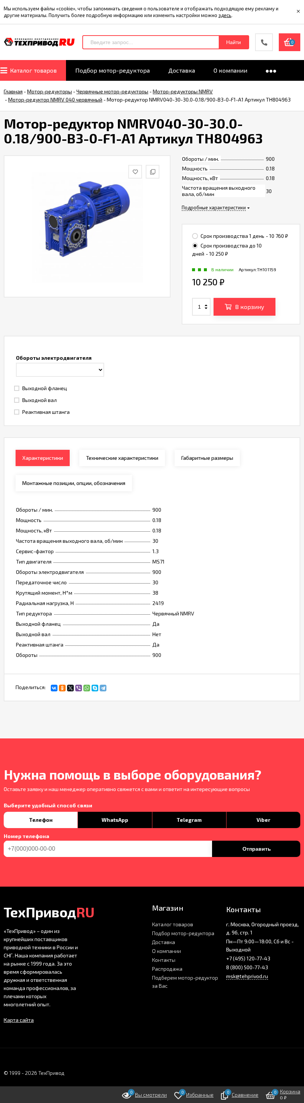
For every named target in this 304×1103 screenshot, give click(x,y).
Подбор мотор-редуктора (183, 933)
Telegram (189, 820)
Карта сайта (19, 1020)
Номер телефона (26, 836)
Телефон (41, 820)
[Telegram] (103, 688)
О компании (166, 951)
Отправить (256, 849)
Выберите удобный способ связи (48, 805)
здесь (224, 15)
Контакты (163, 960)
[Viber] (78, 688)
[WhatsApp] (86, 688)
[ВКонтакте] (54, 688)
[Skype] (95, 688)
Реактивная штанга (45, 412)
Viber (263, 820)
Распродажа (167, 969)
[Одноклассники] (62, 688)
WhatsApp (115, 820)
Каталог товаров (172, 924)
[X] (70, 688)
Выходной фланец (44, 388)
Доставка (163, 942)
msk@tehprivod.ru (247, 976)
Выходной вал (39, 400)
